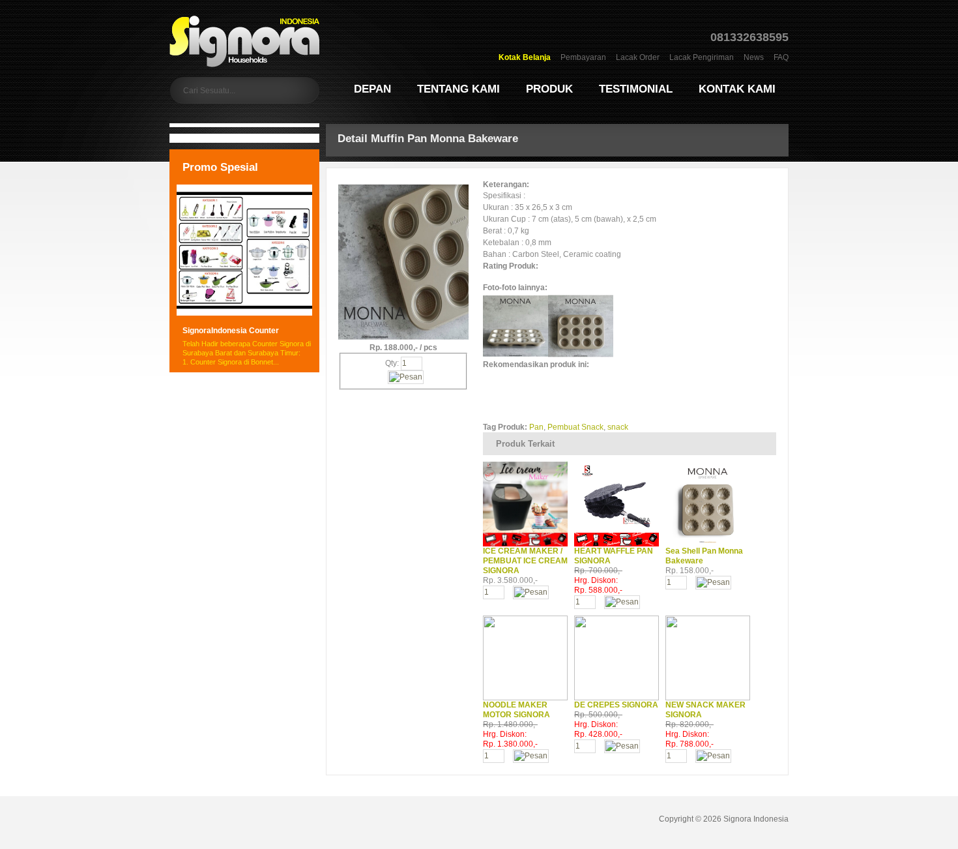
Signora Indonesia (756, 819)
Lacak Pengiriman (701, 57)
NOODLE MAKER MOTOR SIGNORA (516, 709)
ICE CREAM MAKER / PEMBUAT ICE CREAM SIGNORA (525, 560)
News (754, 57)
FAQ (781, 57)
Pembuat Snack (575, 427)
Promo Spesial (220, 167)
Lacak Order (638, 57)
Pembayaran (583, 57)
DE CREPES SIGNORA (616, 704)
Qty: (393, 363)
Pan (536, 427)
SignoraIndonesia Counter (230, 330)
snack (617, 427)
